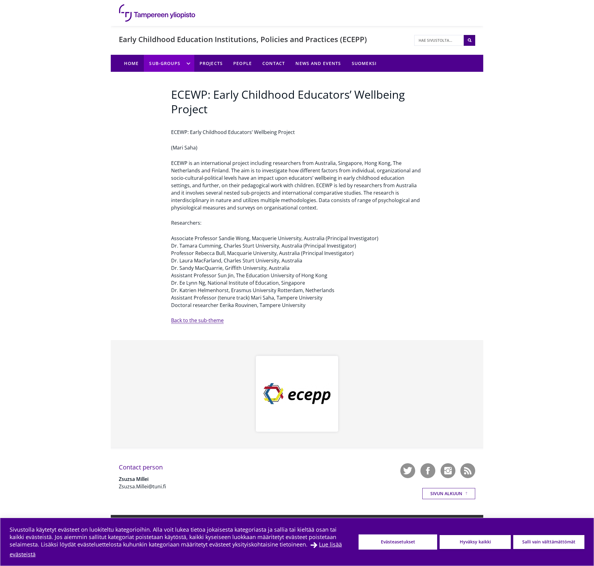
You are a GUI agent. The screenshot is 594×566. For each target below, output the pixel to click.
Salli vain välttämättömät (548, 542)
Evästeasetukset (398, 542)
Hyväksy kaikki (475, 542)
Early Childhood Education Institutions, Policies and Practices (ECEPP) (243, 39)
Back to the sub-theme (197, 320)
